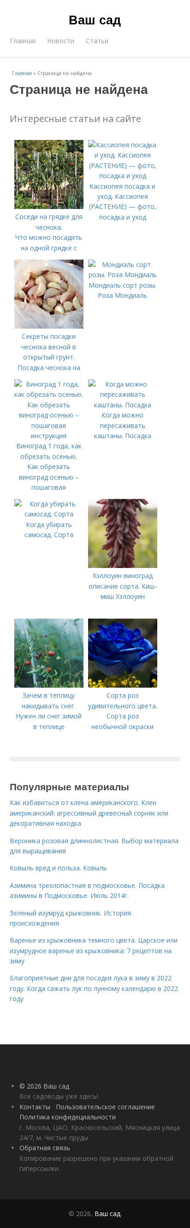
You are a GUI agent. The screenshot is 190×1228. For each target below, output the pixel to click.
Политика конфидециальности (67, 1116)
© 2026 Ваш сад (44, 1086)
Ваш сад (95, 19)
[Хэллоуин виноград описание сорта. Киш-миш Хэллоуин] (122, 565)
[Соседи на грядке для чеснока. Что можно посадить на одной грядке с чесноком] (48, 206)
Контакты (34, 1106)
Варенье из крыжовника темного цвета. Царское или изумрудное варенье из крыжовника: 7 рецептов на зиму (94, 950)
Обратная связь (44, 1147)
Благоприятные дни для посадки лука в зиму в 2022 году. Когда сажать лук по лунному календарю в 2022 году (94, 988)
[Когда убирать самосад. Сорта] (48, 514)
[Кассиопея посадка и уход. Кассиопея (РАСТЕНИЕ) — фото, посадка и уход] (122, 175)
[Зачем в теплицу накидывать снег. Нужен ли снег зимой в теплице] (48, 685)
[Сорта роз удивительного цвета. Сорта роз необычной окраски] (122, 685)
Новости (60, 40)
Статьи (97, 40)
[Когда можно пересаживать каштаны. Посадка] (122, 404)
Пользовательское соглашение (105, 1106)
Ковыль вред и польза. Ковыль (58, 867)
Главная (23, 40)
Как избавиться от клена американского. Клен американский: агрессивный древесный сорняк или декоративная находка (89, 813)
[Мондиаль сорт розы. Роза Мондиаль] (122, 274)
